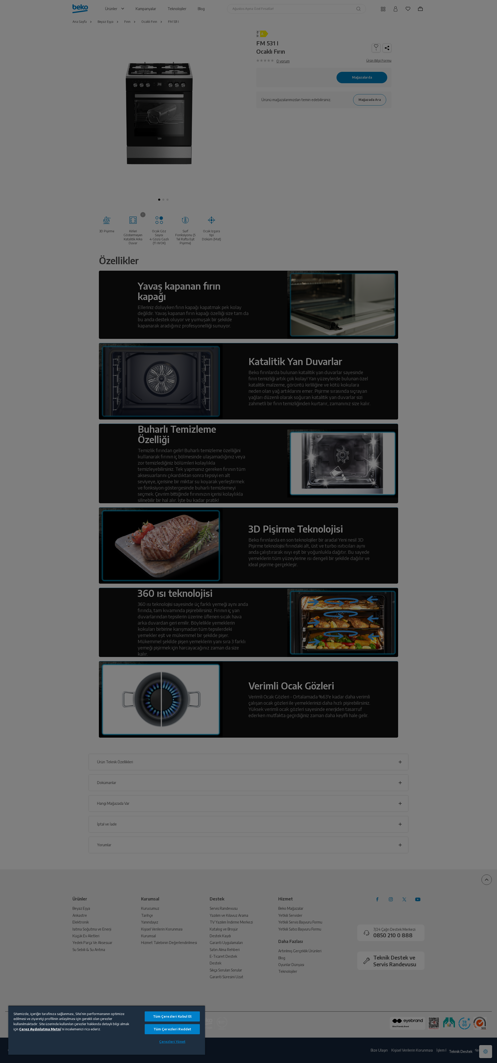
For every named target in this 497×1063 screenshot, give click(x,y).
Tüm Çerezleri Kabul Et (172, 1016)
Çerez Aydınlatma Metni (40, 1029)
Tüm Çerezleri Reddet (172, 1029)
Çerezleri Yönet (172, 1041)
